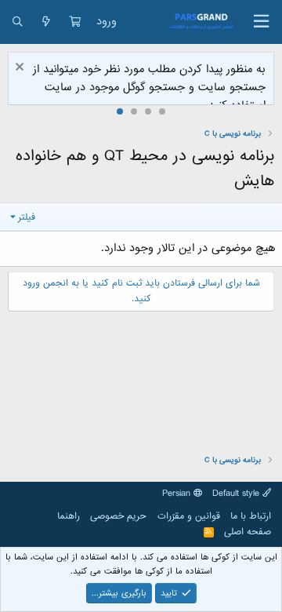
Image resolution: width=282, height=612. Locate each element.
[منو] (261, 22)
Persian (177, 493)
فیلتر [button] (26, 217)
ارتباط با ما (250, 516)
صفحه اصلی (247, 532)
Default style (237, 493)
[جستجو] (17, 22)
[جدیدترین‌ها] (46, 22)
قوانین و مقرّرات (188, 516)
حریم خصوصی (118, 516)
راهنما (68, 516)
